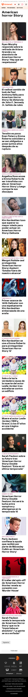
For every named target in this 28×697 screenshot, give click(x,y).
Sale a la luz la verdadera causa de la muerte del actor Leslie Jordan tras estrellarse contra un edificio (13, 385)
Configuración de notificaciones (14, 691)
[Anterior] (1, 1)
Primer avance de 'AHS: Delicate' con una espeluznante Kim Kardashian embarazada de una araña (13, 307)
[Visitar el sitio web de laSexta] (14, 663)
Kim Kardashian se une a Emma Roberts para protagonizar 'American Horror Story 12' (13, 346)
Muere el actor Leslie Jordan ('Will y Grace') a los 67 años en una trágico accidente (14, 423)
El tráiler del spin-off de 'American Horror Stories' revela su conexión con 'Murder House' (14, 585)
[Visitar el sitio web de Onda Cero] (7, 670)
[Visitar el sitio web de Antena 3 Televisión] (7, 663)
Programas (11, 7)
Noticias (20, 7)
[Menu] (26, 4)
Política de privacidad (17, 683)
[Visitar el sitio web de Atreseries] (20, 666)
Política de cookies (8, 686)
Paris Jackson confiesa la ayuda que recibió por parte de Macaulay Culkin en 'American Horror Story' (13, 545)
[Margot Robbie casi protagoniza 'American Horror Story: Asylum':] (14, 247)
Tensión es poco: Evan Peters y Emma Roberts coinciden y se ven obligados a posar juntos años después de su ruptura (13, 141)
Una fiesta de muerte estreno (10, 1)
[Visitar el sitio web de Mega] (14, 666)
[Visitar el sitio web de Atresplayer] (10, 673)
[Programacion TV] (19, 4)
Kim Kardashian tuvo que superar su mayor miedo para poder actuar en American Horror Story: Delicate (13, 226)
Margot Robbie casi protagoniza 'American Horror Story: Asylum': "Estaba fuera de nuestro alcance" (13, 267)
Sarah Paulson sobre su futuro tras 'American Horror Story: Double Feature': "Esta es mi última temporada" (13, 462)
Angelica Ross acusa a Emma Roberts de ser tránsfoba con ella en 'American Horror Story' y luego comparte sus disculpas (14, 184)
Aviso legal (8, 683)
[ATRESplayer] (22, 4)
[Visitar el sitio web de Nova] (7, 666)
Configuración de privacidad (14, 688)
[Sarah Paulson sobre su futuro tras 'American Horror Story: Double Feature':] (14, 443)
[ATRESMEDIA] (14, 658)
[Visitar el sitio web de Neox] (20, 663)
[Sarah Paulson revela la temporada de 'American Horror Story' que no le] (14, 605)
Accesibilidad (14, 693)
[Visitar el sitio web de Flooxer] (19, 673)
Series (4, 7)
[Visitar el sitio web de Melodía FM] (20, 670)
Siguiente (6, 642)
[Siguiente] (27, 1)
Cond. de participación (19, 686)
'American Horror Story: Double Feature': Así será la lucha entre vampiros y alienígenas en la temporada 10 (13, 504)
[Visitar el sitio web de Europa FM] (14, 670)
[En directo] (15, 4)
